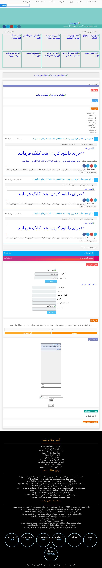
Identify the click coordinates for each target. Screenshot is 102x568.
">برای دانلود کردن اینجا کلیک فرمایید (51, 153)
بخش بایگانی (9, 31)
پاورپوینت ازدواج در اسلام (51, 446)
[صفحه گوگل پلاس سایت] (11, 26)
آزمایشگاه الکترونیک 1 (51, 455)
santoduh (92, 116)
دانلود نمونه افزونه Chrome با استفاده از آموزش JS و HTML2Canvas (51, 512)
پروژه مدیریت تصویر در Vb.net (51, 451)
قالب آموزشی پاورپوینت (51, 518)
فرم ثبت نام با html (45, 169)
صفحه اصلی (91, 2)
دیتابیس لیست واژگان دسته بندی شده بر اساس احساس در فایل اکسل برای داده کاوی (51, 483)
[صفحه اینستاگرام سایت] (19, 26)
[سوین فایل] (74, 23)
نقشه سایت (40, 2)
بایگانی (52, 2)
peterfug (93, 132)
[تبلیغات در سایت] (59, 75)
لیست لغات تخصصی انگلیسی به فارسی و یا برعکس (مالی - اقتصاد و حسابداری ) (51, 477)
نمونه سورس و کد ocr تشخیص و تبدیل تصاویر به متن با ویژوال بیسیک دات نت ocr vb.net (51, 488)
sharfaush (92, 128)
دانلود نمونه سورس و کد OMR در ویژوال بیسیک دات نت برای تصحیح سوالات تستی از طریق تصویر (51, 507)
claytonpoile (91, 120)
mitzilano (92, 130)
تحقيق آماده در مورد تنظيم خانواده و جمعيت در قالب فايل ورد (51, 525)
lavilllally (92, 123)
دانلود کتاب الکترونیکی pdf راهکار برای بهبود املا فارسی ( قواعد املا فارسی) (51, 509)
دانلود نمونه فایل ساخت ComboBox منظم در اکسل (51, 516)
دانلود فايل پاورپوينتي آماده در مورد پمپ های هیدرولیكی (51, 490)
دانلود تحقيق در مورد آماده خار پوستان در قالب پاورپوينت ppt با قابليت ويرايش (51, 514)
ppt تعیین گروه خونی (51, 458)
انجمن (79, 2)
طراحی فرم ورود (66, 169)
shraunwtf (92, 118)
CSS (81, 172)
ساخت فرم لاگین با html (14, 169)
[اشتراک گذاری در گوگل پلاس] (91, 166)
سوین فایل (83, 144)
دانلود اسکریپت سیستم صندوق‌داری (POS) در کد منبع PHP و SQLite (51, 495)
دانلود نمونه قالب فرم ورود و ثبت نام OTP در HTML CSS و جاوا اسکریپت (63, 139)
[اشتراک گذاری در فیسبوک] (84, 166)
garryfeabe (92, 125)
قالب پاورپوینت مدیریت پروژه (51, 467)
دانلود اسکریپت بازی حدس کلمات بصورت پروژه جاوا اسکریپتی (51, 481)
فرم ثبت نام (56, 169)
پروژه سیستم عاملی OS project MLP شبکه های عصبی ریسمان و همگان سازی (51, 523)
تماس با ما (27, 2)
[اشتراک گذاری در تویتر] (95, 166)
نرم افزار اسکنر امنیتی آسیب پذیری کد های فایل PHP (51, 486)
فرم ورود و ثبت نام (79, 169)
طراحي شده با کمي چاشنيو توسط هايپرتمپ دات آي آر (51, 565)
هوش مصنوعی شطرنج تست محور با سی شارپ (51, 497)
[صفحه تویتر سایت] (15, 26)
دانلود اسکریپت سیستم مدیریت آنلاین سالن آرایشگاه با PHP (51, 479)
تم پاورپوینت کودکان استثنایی (51, 449)
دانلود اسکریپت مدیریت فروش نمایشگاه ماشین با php (51, 492)
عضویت (62, 2)
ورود (71, 2)
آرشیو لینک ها (91, 416)
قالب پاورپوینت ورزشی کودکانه (51, 521)
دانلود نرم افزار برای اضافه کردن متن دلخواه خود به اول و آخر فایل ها (51, 527)
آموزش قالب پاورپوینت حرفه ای (51, 462)
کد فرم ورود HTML (90, 172)
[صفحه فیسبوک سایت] (4, 26)
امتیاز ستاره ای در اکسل (51, 453)
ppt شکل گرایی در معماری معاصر (51, 460)
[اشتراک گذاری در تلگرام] (88, 166)
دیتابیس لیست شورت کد (51, 464)
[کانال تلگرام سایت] (8, 26)
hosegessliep (91, 113)
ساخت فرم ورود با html (30, 169)
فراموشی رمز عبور (88, 284)
